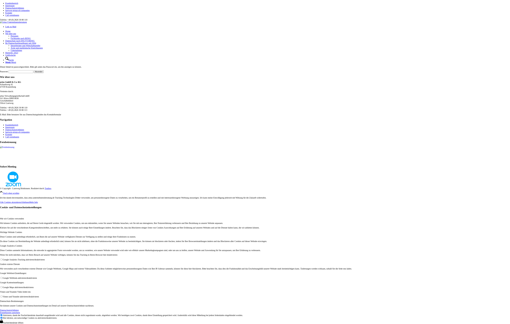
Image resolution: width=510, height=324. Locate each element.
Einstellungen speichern (10, 312)
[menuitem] (257, 3)
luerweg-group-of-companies (17, 10)
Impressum (9, 6)
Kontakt (8, 13)
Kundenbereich (11, 3)
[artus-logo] (13, 22)
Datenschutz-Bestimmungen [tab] (12, 301)
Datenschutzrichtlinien (14, 8)
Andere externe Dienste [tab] (10, 264)
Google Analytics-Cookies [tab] (11, 246)
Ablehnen (25, 202)
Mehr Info (33, 202)
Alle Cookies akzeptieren (10, 202)
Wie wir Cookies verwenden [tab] (12, 219)
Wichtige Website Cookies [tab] (11, 232)
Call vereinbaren (12, 15)
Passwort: (4, 71)
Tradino (48, 188)
